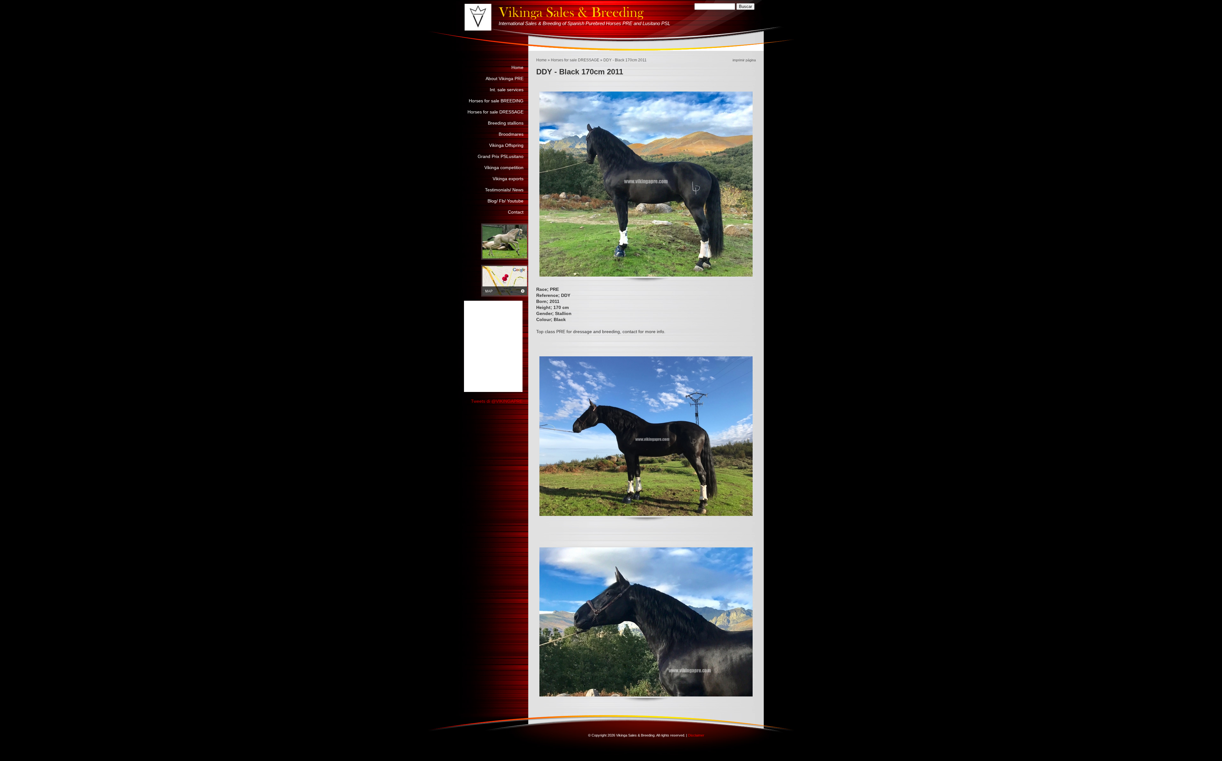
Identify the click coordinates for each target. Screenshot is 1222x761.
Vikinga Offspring (506, 145)
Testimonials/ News (504, 189)
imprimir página (744, 60)
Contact (515, 212)
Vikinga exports (508, 178)
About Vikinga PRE (504, 78)
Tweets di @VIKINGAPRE (497, 401)
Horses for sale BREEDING (496, 100)
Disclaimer (696, 735)
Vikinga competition (503, 167)
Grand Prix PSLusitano (500, 156)
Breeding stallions (505, 123)
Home (541, 60)
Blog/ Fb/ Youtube (505, 200)
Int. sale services (506, 89)
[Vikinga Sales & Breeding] (478, 17)
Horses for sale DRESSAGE (575, 60)
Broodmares (511, 134)
